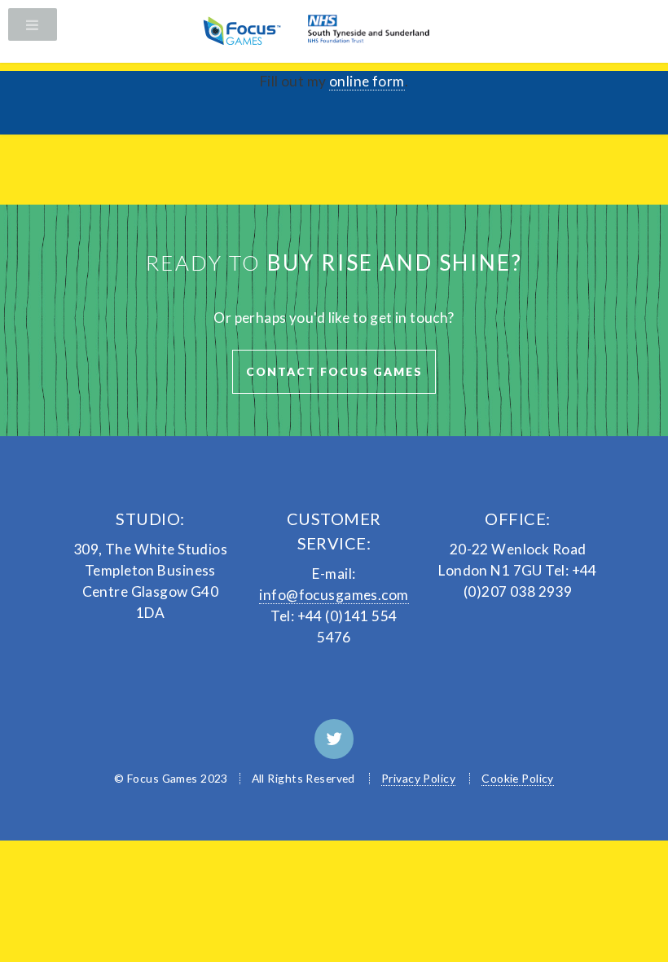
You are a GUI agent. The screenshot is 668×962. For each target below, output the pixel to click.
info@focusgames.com (333, 594)
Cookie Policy (517, 778)
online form (367, 81)
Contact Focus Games (334, 371)
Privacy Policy (418, 778)
